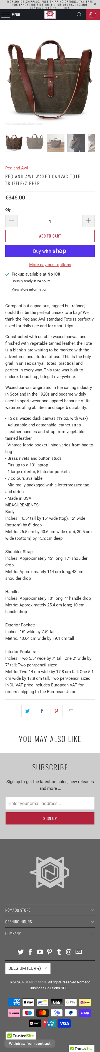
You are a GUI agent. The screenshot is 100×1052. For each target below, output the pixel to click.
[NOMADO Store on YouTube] (40, 952)
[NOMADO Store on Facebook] (30, 952)
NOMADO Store (34, 982)
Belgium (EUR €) (24, 968)
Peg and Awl (16, 168)
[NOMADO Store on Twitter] (21, 952)
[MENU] (2, 14)
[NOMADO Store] (50, 14)
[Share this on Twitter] (27, 711)
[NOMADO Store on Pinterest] (50, 952)
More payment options (50, 264)
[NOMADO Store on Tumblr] (59, 952)
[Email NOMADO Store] (78, 952)
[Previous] (9, 81)
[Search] (79, 14)
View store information (29, 289)
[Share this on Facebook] (42, 711)
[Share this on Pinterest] (56, 711)
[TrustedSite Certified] (20, 1037)
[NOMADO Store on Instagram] (69, 952)
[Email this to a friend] (71, 711)
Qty (8, 210)
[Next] (90, 81)
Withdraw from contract (30, 1043)
